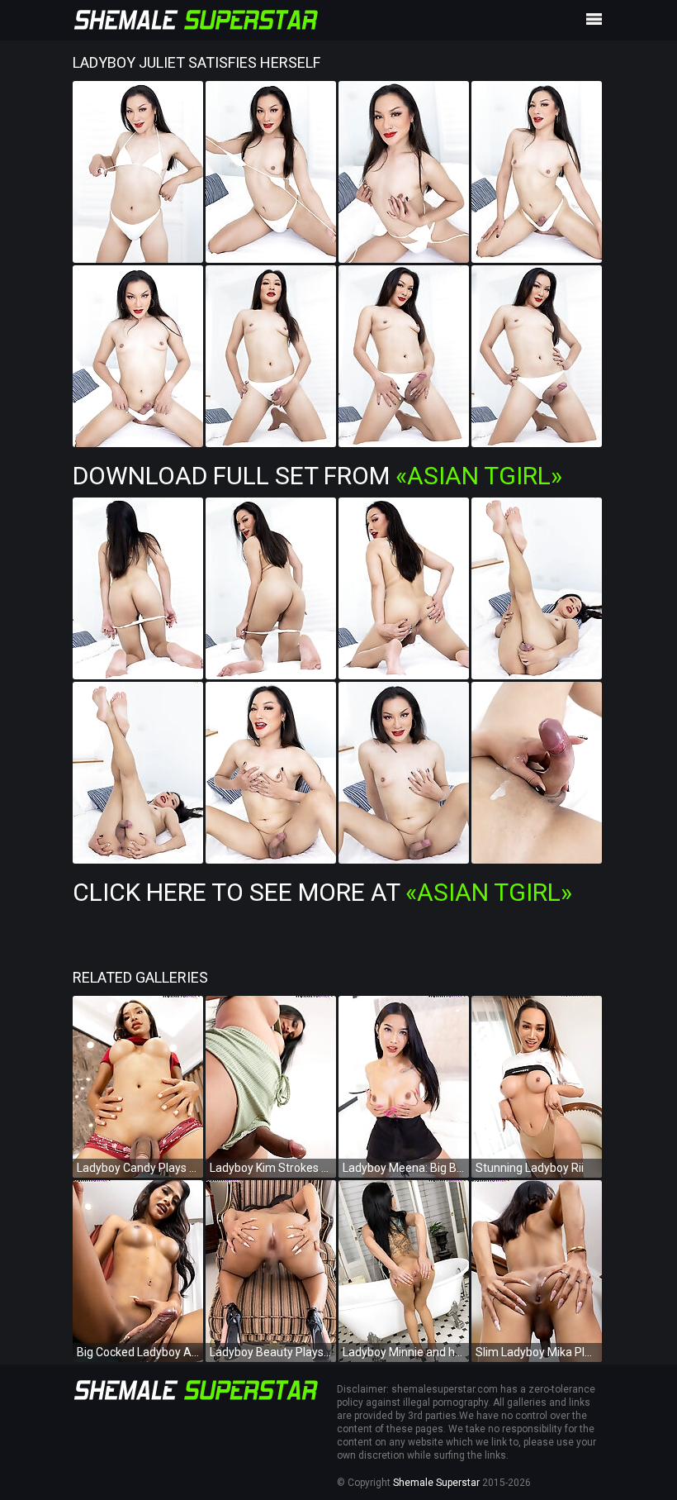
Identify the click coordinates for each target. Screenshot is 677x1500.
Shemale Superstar (436, 1482)
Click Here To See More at (322, 892)
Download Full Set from (317, 475)
